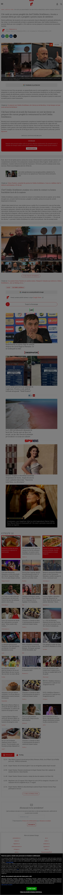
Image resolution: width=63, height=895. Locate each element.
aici (18, 869)
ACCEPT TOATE (31, 888)
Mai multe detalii (9, 862)
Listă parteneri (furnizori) (6, 884)
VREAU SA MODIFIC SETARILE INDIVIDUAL (31, 892)
